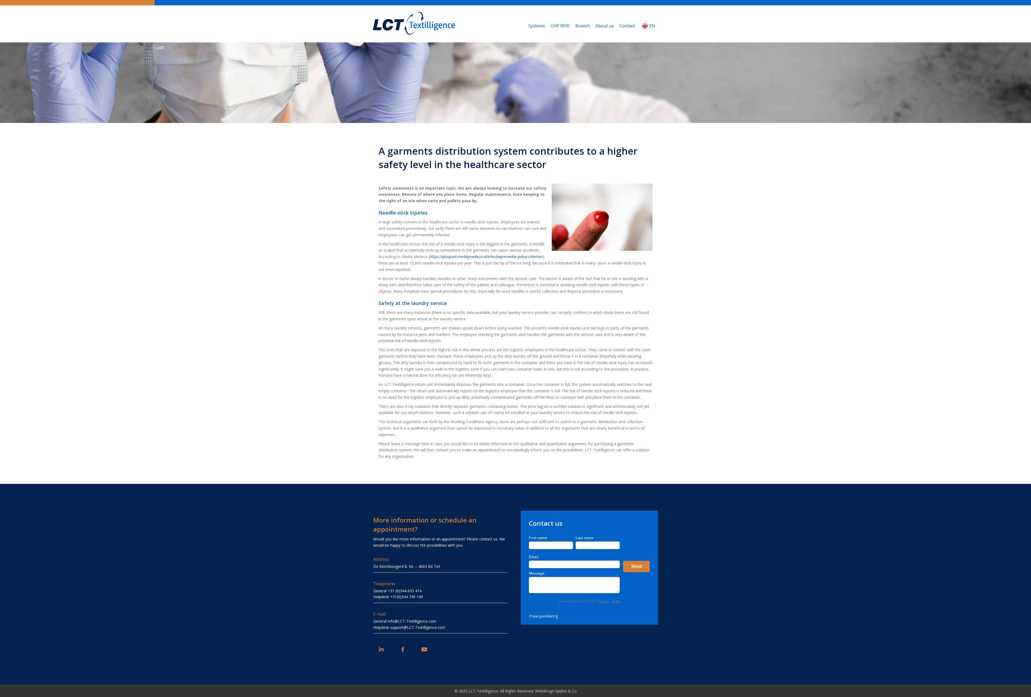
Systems (536, 26)
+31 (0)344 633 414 (405, 590)
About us (605, 26)
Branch (582, 26)
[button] (381, 649)
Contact (627, 26)
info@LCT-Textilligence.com (412, 621)
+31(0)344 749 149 (406, 596)
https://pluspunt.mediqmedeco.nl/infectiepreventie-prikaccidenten (486, 256)
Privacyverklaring (543, 616)
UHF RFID (560, 26)
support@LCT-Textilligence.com (417, 627)
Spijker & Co (566, 691)
